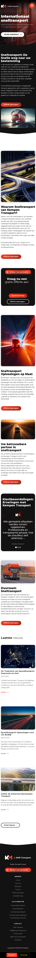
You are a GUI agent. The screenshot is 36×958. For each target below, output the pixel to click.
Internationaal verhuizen (18, 918)
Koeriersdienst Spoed (18, 905)
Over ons (18, 883)
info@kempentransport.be (18, 930)
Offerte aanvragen (11, 104)
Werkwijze (18, 886)
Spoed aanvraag (18, 296)
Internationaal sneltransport (18, 915)
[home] (9, 5)
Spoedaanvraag (18, 896)
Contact (18, 889)
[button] (16, 547)
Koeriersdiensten (18, 909)
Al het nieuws (10, 825)
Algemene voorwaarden (18, 937)
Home (18, 880)
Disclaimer (18, 940)
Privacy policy (18, 933)
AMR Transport (18, 927)
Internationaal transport (18, 912)
